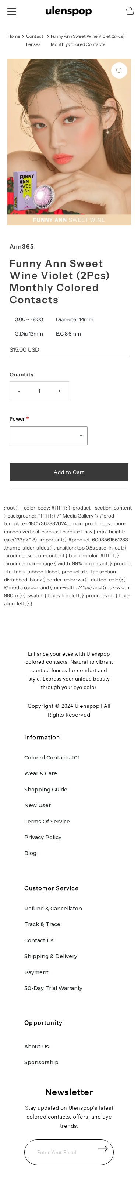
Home (14, 36)
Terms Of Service (47, 821)
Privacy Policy (42, 837)
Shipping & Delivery (50, 956)
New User (37, 805)
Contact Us (39, 940)
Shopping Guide (45, 789)
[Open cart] (130, 11)
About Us (36, 1046)
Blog (30, 853)
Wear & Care (40, 773)
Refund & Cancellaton (53, 908)
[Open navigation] (12, 11)
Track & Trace (42, 924)
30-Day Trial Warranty (53, 988)
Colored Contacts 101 (52, 757)
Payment (36, 972)
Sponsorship (41, 1062)
